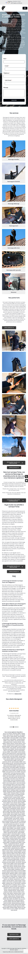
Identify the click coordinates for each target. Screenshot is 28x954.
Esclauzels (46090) (21, 870)
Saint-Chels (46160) (21, 783)
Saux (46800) (10, 750)
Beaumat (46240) (20, 905)
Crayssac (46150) (21, 876)
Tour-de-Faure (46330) (19, 740)
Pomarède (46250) (20, 798)
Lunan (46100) (16, 818)
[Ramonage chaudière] (13, 148)
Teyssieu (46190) (18, 743)
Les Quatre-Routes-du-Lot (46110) (11, 824)
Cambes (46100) (20, 890)
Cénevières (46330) (17, 881)
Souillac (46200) (14, 746)
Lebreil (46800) (10, 828)
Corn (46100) (10, 879)
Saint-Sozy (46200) (14, 756)
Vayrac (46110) (6, 736)
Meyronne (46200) (21, 811)
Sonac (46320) (13, 747)
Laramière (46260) (21, 836)
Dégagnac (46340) (14, 873)
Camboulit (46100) (12, 890)
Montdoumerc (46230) (15, 808)
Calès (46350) (10, 893)
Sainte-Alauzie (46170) (11, 753)
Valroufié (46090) (6, 737)
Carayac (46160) (15, 887)
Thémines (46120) (17, 742)
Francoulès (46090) (11, 860)
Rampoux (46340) (15, 792)
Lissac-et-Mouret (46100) (7, 821)
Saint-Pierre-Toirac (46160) (16, 757)
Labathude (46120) (16, 846)
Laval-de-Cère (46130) (12, 832)
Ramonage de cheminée (13, 181)
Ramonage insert (13, 226)
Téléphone (6, 73)
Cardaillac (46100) (8, 887)
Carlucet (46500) (13, 886)
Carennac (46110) (22, 886)
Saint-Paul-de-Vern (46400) (10, 760)
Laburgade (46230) (7, 846)
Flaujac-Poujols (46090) (19, 863)
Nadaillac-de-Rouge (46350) (9, 805)
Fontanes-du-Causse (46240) (8, 862)
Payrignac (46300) (22, 801)
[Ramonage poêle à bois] (13, 237)
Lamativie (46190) (14, 839)
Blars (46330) (10, 898)
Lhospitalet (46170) (14, 822)
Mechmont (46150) (15, 812)
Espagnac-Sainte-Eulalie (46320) (9, 870)
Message (5, 87)
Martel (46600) (13, 815)
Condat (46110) (17, 879)
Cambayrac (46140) (8, 891)
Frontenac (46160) (15, 857)
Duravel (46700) (21, 872)
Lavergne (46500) (14, 831)
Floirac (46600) (10, 863)
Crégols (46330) (13, 876)
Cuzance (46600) (22, 873)
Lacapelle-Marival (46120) (13, 843)
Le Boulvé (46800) (20, 829)
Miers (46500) (13, 811)
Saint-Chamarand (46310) (9, 784)
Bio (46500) (15, 898)
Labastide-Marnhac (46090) (17, 848)
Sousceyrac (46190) (20, 744)
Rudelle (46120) (6, 790)
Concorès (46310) (10, 880)
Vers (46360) (16, 735)
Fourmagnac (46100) (20, 860)
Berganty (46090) (7, 901)
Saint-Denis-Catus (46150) (16, 778)
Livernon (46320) (20, 819)
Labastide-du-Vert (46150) (8, 849)
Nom (5, 58)
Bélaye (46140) (18, 904)
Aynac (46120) (14, 910)
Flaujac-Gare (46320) (8, 865)
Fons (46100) (18, 862)
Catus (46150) (17, 883)
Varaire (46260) (21, 736)
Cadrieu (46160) (11, 896)
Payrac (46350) (6, 802)
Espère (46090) (11, 869)
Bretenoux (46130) (8, 897)
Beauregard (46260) (11, 905)
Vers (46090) (22, 735)
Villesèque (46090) (16, 733)
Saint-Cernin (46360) (20, 784)
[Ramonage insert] (13, 215)
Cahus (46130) (17, 894)
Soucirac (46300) (22, 746)
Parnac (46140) (13, 802)
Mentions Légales (14, 949)
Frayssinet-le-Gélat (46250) (13, 859)
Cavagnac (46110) (10, 883)
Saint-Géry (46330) (10, 775)
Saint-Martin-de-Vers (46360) (8, 770)
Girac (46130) (10, 855)
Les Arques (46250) (12, 825)
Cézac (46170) (9, 881)
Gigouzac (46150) (17, 856)
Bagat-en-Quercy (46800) (12, 908)
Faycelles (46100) (17, 866)
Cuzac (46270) (5, 874)
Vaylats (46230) (13, 736)
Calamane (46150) (17, 893)
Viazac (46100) (10, 735)
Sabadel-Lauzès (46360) (19, 787)
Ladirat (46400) (6, 842)
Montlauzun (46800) (6, 807)
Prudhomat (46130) (9, 795)
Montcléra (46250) (11, 809)
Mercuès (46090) (6, 812)
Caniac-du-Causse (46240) (13, 889)
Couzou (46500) (11, 877)
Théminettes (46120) (8, 742)
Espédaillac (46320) (19, 869)
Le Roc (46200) (17, 828)
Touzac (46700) (10, 740)
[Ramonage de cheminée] (13, 171)
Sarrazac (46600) (6, 751)
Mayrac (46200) (14, 814)
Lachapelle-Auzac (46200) (16, 842)
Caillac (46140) (10, 894)
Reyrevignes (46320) (11, 791)
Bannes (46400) (6, 907)
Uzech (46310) (6, 739)
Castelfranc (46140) (16, 884)
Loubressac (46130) (11, 819)
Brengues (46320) (16, 897)
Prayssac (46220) (16, 797)
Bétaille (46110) (11, 900)
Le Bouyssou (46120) (10, 829)
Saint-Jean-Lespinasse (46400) (17, 773)
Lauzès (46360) (21, 832)
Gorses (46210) (18, 853)
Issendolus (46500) (17, 850)
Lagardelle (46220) (20, 840)
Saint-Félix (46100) (13, 777)
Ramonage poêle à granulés (14, 270)
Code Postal (8, 80)
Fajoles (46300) (10, 867)
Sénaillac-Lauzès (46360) (8, 749)
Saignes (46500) (10, 787)
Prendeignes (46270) (7, 797)
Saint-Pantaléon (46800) (17, 761)
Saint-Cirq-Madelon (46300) (9, 781)
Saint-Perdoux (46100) (19, 759)
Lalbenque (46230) (11, 840)
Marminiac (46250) (21, 815)
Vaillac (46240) (22, 737)
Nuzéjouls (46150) (14, 804)
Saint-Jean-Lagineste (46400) (9, 774)
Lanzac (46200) (5, 838)
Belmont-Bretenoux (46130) (18, 903)
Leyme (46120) (22, 822)
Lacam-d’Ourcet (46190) (18, 845)
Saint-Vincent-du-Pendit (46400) (15, 754)
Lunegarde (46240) (8, 818)
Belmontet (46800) (16, 901)
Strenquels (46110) (11, 744)
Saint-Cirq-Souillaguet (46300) (17, 780)
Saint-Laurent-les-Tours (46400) (13, 771)
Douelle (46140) (5, 873)
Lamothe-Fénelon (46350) (15, 838)
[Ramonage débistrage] (13, 193)
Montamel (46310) (20, 809)
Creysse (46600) (12, 874)
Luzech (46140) (20, 816)
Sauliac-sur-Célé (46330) (18, 750)
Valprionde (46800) (14, 737)
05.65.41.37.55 (16, 1)
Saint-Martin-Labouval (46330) (18, 768)
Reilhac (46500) (7, 792)
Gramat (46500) (17, 852)
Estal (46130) (17, 867)
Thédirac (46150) (10, 743)
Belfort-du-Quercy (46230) (8, 904)
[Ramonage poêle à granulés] (13, 259)
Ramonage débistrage (13, 203)
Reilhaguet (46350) (20, 791)
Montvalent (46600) (20, 805)
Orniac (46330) (5, 804)
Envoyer (14, 100)
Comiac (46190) (18, 880)
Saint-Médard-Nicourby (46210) (14, 764)
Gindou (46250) (9, 856)
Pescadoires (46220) (6, 801)
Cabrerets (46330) (20, 896)
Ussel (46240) (13, 739)
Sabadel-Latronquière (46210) (10, 788)
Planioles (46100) (6, 800)
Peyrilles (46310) (21, 800)
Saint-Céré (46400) (7, 785)
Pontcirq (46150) (11, 798)
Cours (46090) (19, 877)
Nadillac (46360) (21, 804)
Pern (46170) (14, 801)
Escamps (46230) (6, 872)
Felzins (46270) (9, 866)
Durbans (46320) (14, 872)
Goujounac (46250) (10, 853)
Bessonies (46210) (19, 900)
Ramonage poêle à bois (14, 248)
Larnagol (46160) (12, 836)
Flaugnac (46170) (17, 865)
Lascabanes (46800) (14, 835)
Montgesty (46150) (16, 807)
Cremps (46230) (6, 876)
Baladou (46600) (13, 907)
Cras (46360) (5, 877)
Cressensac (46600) (21, 874)
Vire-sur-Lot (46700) (7, 733)
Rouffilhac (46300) (15, 790)
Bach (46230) (22, 908)
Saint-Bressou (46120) (17, 785)
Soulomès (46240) (6, 746)
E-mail (7, 66)
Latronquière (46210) (16, 833)
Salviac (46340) (14, 751)
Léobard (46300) (20, 825)
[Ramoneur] (13, 281)
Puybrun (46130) (11, 794)
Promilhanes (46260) (18, 795)
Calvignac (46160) (17, 891)
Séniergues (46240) (21, 747)
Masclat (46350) (5, 815)
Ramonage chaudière (13, 159)
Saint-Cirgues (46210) (11, 783)
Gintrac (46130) (16, 855)
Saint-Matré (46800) (14, 767)
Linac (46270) (17, 821)
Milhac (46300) (6, 811)
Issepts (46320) (9, 850)
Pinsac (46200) (14, 800)
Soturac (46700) (5, 747)
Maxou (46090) (21, 814)
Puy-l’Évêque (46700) (19, 794)
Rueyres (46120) (20, 788)
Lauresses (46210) (7, 833)
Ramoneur (13, 292)
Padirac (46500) (21, 802)
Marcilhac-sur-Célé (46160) (10, 816)
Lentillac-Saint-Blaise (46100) (9, 826)
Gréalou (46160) (9, 852)
